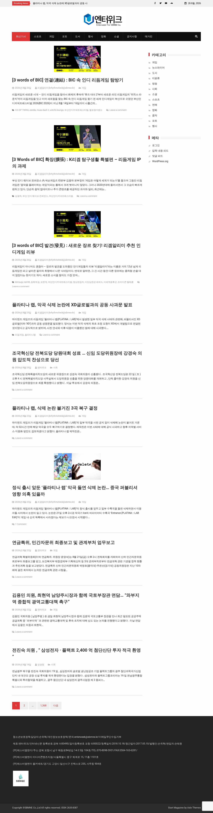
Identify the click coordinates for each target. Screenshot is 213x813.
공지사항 (132, 36)
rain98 (27, 282)
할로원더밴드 (95, 110)
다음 (55, 705)
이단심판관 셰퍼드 (94, 282)
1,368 (43, 705)
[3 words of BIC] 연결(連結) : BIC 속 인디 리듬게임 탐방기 (67, 80)
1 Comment (21, 524)
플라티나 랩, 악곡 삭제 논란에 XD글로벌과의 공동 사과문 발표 (72, 304)
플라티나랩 (30, 335)
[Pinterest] (177, 3)
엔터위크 (42, 367)
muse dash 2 (43, 110)
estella (33, 110)
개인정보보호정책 (58, 736)
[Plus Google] (171, 3)
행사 (90, 36)
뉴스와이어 (158, 67)
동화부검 (35, 282)
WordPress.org (160, 161)
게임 (51, 36)
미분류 (156, 78)
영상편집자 (78, 282)
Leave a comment (118, 110)
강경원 (41, 664)
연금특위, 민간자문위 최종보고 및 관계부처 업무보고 (63, 542)
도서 (77, 36)
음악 (154, 115)
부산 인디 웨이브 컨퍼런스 (35, 196)
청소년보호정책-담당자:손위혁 (30, 736)
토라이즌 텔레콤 (125, 282)
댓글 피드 (157, 156)
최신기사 (21, 36)
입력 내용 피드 (160, 150)
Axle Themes (194, 807)
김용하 (18, 196)
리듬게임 (19, 335)
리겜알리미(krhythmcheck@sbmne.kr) (56, 88)
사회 (55, 367)
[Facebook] (155, 3)
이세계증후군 (110, 282)
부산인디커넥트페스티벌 (76, 110)
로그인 (156, 145)
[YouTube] (166, 3)
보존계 (44, 282)
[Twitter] (160, 3)
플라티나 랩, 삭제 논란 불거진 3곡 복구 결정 (55, 408)
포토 (64, 36)
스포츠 (37, 36)
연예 (154, 104)
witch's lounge (56, 110)
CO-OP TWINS (22, 110)
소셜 (116, 36)
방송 (154, 83)
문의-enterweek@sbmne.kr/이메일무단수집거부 (95, 736)
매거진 (148, 36)
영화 (103, 36)
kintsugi (19, 282)
